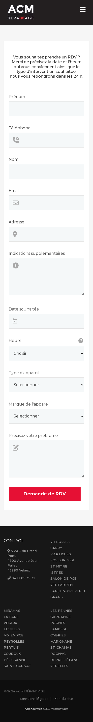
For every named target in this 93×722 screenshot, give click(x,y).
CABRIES (58, 635)
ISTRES (56, 572)
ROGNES (57, 623)
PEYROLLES (14, 641)
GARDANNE (60, 617)
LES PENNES (61, 611)
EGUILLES (12, 629)
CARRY (56, 548)
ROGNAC (57, 654)
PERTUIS (11, 647)
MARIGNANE (61, 641)
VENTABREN (61, 585)
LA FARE (11, 617)
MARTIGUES (60, 554)
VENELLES (59, 666)
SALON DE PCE (63, 578)
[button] (82, 711)
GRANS (56, 597)
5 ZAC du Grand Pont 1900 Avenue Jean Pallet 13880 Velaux (22, 560)
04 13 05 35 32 (23, 578)
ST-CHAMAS (61, 647)
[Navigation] (83, 10)
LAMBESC (58, 629)
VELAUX (10, 623)
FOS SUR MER (62, 560)
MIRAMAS (12, 611)
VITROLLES (60, 542)
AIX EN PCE (13, 635)
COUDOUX (12, 654)
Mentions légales (34, 699)
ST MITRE (58, 566)
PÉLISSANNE (15, 660)
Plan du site (63, 699)
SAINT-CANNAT (17, 666)
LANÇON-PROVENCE (68, 591)
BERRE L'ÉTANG (64, 660)
